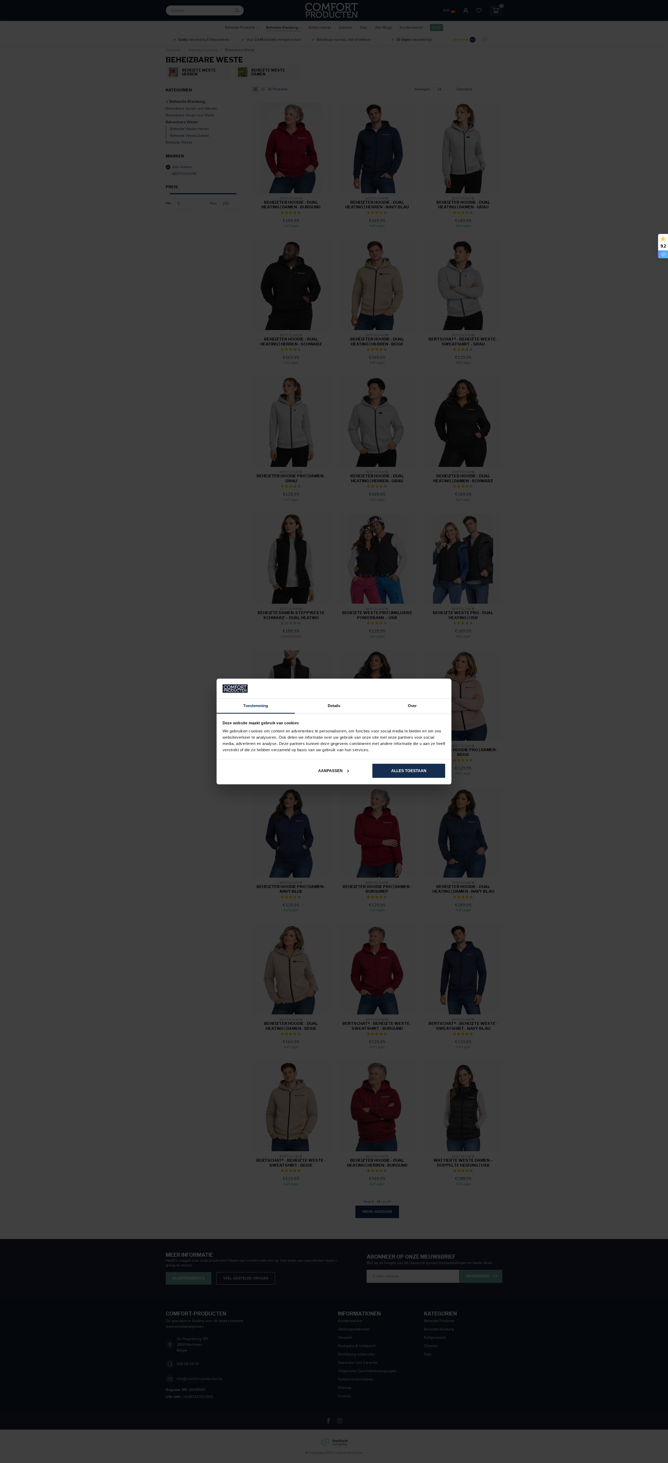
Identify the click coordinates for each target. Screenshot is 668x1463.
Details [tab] (334, 705)
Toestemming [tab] (255, 705)
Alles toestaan (408, 770)
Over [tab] (412, 705)
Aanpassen (330, 770)
